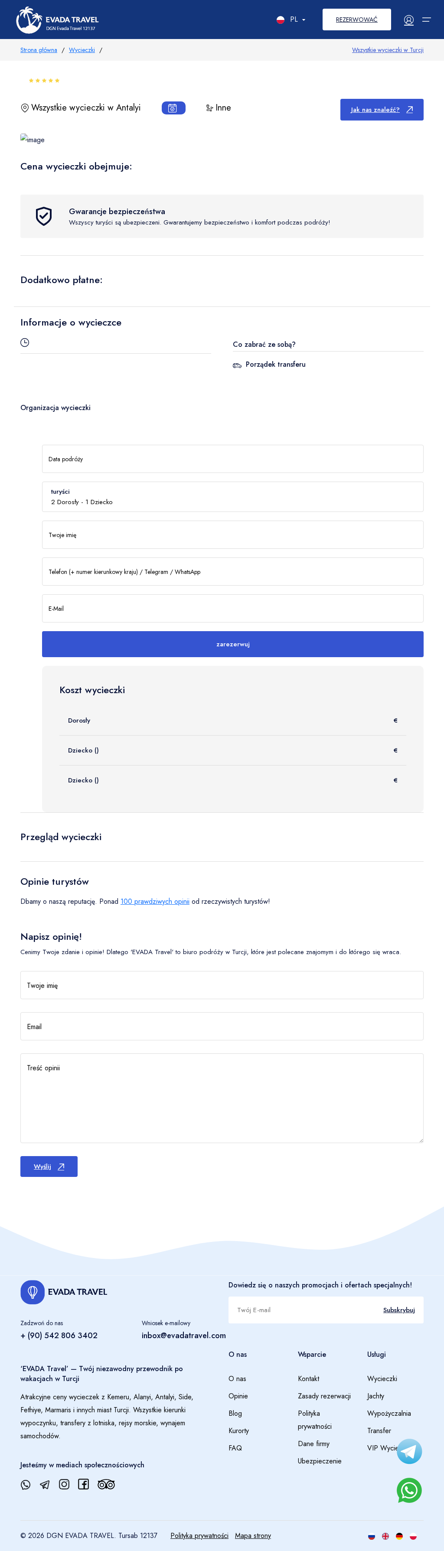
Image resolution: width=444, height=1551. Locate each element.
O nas (237, 1379)
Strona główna (38, 50)
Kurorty (239, 1431)
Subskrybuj (399, 1310)
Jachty (375, 1396)
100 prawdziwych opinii (155, 901)
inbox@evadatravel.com (184, 1335)
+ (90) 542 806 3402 (59, 1335)
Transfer (379, 1431)
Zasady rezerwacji (324, 1396)
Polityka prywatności (315, 1419)
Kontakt (308, 1379)
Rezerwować (357, 19)
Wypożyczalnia (389, 1413)
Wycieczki (82, 50)
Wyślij (42, 1166)
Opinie (238, 1396)
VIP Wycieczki (388, 1448)
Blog (235, 1413)
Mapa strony (253, 1536)
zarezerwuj (233, 644)
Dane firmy (314, 1444)
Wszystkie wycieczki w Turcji (388, 50)
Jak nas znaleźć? (375, 109)
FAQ (235, 1448)
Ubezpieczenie (320, 1461)
